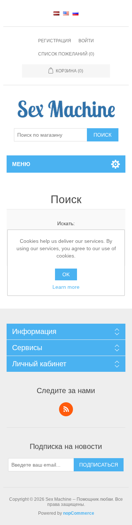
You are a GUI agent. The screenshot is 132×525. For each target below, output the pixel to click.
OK (66, 274)
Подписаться (98, 465)
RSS (66, 409)
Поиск (102, 135)
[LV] (56, 13)
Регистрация (54, 40)
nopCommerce (78, 513)
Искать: (66, 223)
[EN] (66, 13)
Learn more (66, 287)
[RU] (75, 13)
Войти (86, 40)
